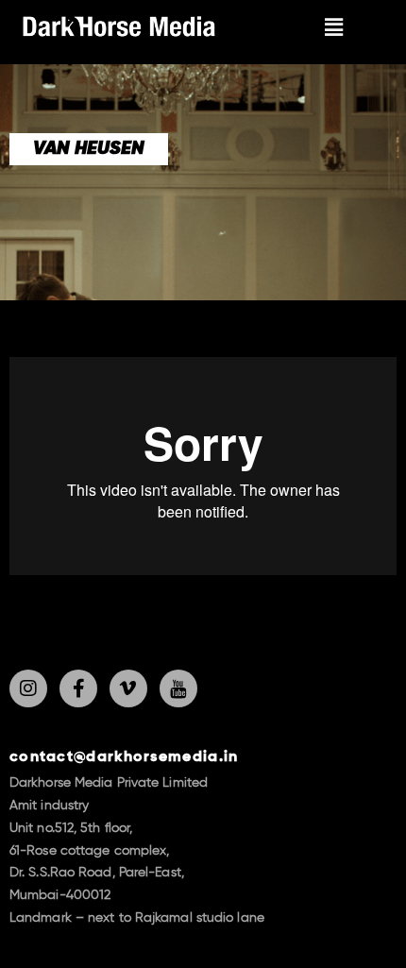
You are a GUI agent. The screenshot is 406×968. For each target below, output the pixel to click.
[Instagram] (28, 688)
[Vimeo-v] (128, 688)
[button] (334, 26)
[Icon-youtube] (178, 688)
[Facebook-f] (78, 688)
